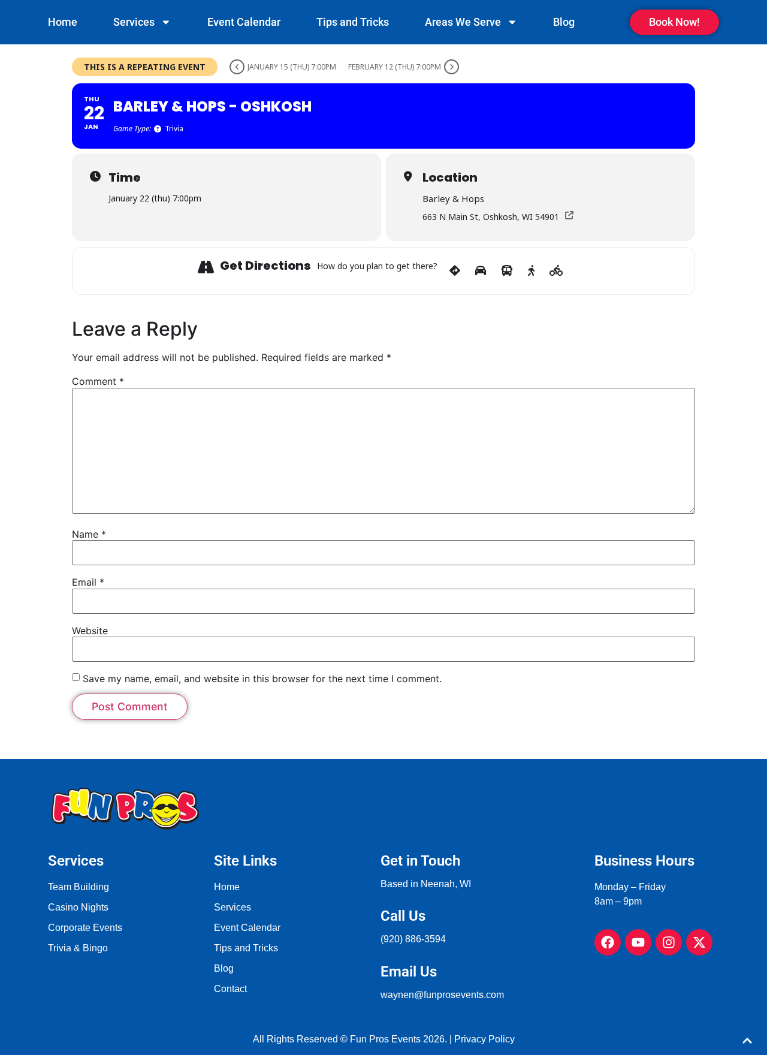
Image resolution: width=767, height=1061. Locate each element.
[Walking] (531, 271)
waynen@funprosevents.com (442, 995)
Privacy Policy (484, 1039)
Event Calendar (243, 22)
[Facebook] (607, 942)
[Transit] (507, 271)
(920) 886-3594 (413, 939)
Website (90, 630)
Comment (98, 381)
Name (89, 534)
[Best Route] (454, 271)
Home (62, 22)
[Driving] (480, 271)
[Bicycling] (556, 271)
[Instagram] (669, 942)
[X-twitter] (699, 942)
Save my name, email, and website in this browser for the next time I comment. (262, 678)
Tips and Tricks (352, 22)
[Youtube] (638, 942)
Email (88, 582)
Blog (564, 22)
